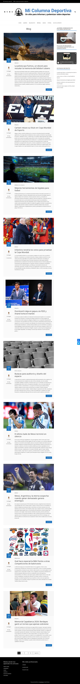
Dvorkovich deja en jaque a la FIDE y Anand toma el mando (30, 312)
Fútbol (49, 22)
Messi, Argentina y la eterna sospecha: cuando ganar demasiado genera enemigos (32, 498)
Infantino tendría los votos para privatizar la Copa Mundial (33, 251)
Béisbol (39, 22)
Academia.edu (25, 667)
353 (30, 653)
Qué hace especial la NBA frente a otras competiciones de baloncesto (32, 562)
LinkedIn (24, 664)
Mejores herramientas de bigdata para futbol (32, 189)
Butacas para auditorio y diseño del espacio (30, 374)
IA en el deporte (57, 22)
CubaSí (4, 670)
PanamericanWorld (7, 673)
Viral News (41, 682)
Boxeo (44, 22)
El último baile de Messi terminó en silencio (30, 435)
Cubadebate (5, 668)
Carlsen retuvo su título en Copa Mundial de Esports (33, 128)
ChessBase (5, 675)
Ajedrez (25, 22)
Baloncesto (32, 22)
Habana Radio (6, 666)
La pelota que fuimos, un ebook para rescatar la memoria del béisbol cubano (32, 67)
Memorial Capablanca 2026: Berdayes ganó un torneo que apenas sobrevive (31, 622)
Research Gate (25, 669)
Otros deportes (18, 370)
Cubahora (5, 671)
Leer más (49, 89)
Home (19, 22)
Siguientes (36, 653)
